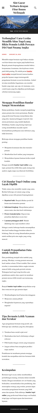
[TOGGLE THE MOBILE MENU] (3, 7)
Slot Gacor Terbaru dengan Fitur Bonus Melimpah (19, 7)
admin (4, 54)
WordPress (23, 409)
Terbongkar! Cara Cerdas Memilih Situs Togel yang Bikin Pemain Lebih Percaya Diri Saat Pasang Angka (18, 42)
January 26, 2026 (15, 54)
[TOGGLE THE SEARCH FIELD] (35, 7)
